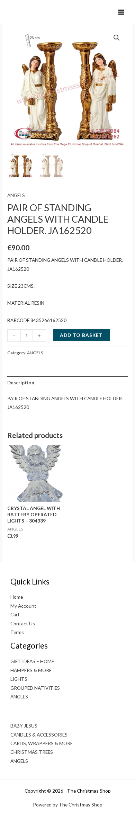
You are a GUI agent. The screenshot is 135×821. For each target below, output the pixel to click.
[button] (116, 38)
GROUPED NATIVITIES (35, 688)
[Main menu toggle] (121, 12)
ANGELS (16, 195)
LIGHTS (18, 679)
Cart (15, 614)
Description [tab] (20, 382)
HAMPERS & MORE (31, 670)
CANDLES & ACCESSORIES (39, 735)
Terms (17, 632)
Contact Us (22, 623)
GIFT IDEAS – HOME (32, 661)
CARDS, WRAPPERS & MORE (41, 743)
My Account (23, 606)
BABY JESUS (23, 726)
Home (16, 597)
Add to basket (81, 335)
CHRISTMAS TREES (31, 752)
